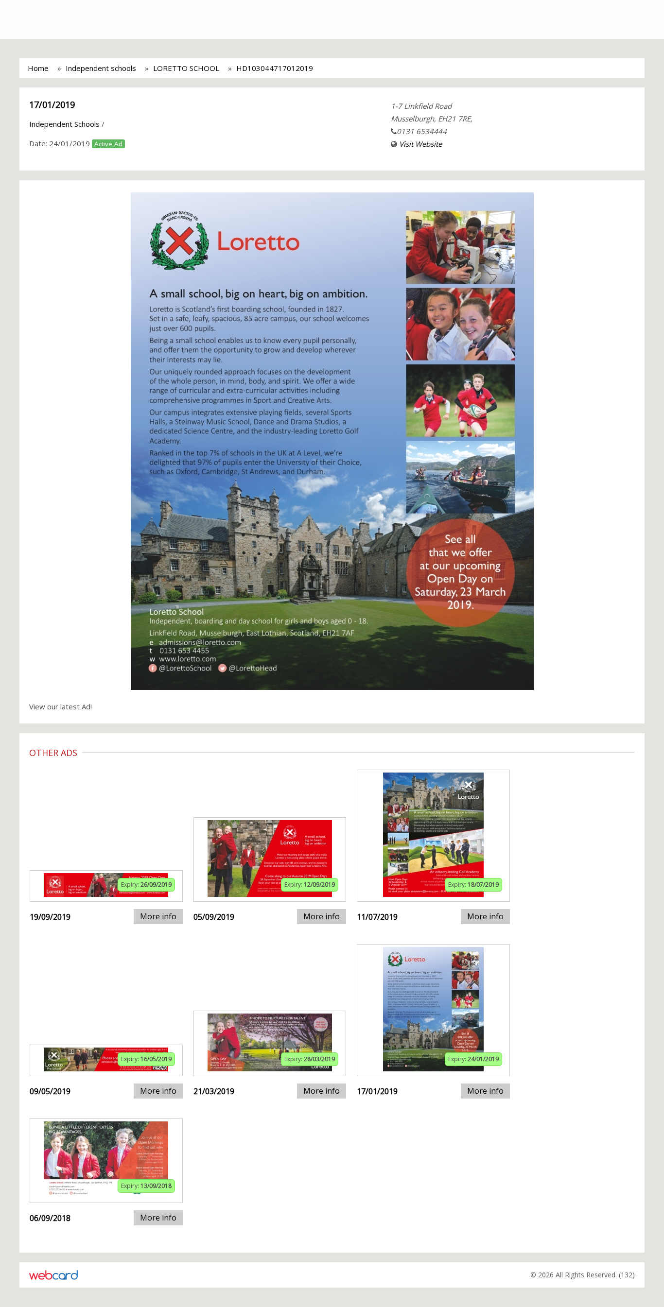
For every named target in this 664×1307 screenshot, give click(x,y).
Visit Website (420, 144)
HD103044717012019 (274, 68)
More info (158, 916)
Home (38, 68)
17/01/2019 (52, 104)
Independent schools (101, 68)
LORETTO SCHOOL (186, 68)
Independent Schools (64, 124)
